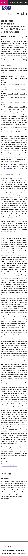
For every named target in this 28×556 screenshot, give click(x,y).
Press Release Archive (16, 547)
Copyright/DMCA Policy (9, 553)
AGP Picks (4, 2)
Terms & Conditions (20, 550)
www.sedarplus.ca (6, 168)
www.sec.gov (5, 171)
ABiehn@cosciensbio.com (9, 466)
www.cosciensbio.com (9, 231)
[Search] (18, 14)
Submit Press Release (8, 550)
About (7, 547)
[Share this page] (26, 13)
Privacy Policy (22, 553)
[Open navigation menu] (2, 13)
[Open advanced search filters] (21, 14)
